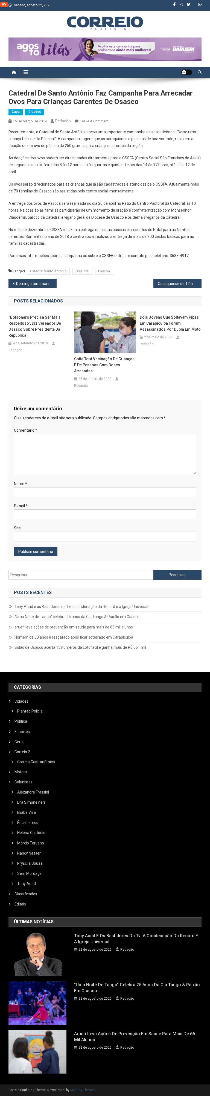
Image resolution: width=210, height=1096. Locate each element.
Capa (16, 112)
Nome (20, 483)
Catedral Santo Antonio (48, 271)
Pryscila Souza (30, 863)
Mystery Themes (83, 1090)
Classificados (25, 894)
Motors (20, 772)
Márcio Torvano (30, 843)
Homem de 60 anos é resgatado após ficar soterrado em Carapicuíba (73, 637)
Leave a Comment (94, 121)
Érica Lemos (27, 822)
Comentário (25, 430)
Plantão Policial (30, 711)
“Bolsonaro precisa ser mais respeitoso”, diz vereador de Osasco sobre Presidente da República (34, 326)
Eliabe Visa (26, 812)
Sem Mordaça (29, 873)
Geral (19, 742)
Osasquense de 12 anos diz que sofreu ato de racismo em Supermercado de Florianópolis (180, 283)
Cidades (34, 112)
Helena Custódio (31, 832)
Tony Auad (26, 883)
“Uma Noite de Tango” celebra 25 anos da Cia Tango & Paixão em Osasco (76, 617)
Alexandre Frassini (33, 792)
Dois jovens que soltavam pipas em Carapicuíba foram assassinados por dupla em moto (170, 323)
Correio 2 (22, 752)
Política (20, 721)
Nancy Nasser (29, 853)
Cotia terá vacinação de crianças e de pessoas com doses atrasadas (104, 365)
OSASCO (82, 271)
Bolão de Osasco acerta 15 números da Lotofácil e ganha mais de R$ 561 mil (80, 647)
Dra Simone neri (31, 802)
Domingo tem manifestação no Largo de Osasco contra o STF (36, 283)
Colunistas (23, 782)
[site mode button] (186, 72)
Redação (63, 121)
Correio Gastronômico (36, 762)
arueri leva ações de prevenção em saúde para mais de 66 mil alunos (73, 627)
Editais (20, 904)
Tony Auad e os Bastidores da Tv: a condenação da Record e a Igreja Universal (81, 606)
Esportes (22, 731)
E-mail (21, 506)
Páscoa (104, 271)
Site (17, 528)
